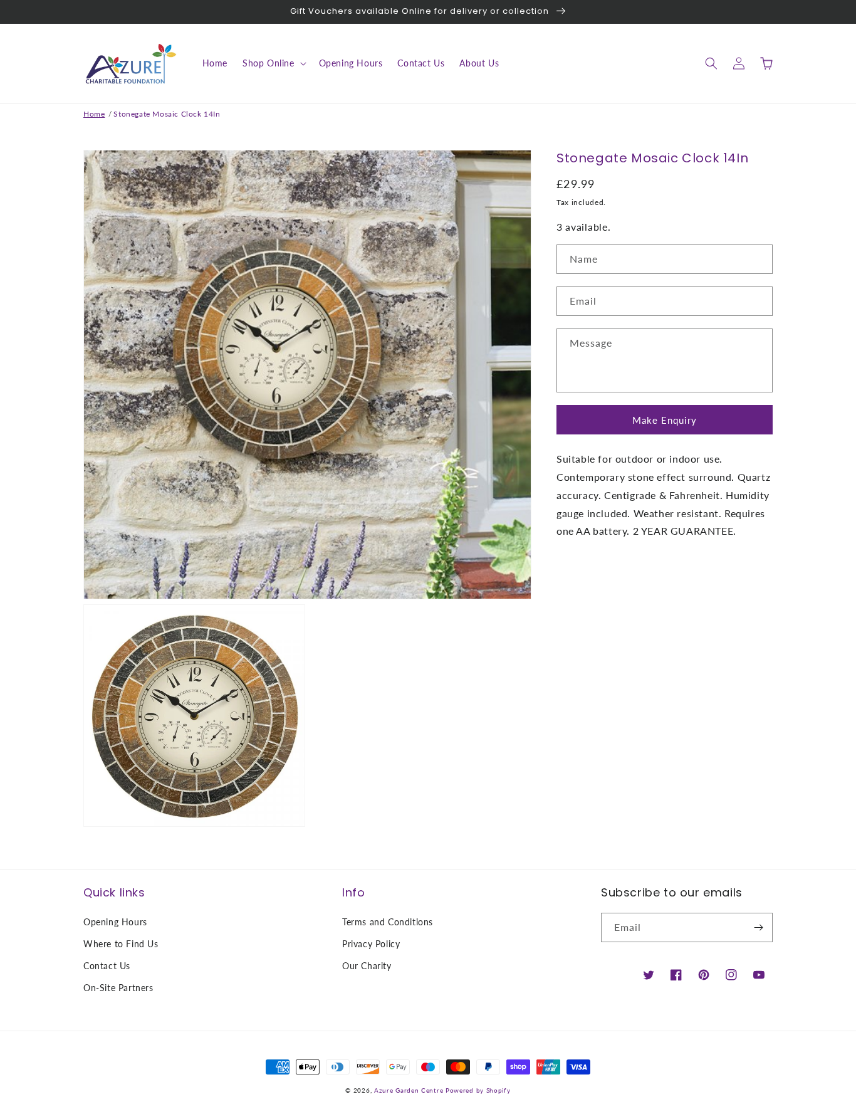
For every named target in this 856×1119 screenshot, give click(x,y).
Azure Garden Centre (408, 1090)
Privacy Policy (371, 943)
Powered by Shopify (478, 1090)
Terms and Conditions (387, 922)
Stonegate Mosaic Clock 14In (166, 113)
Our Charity (367, 965)
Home (94, 113)
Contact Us (106, 965)
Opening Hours (115, 922)
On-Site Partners (118, 987)
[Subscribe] (758, 927)
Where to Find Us (121, 943)
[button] (273, 63)
